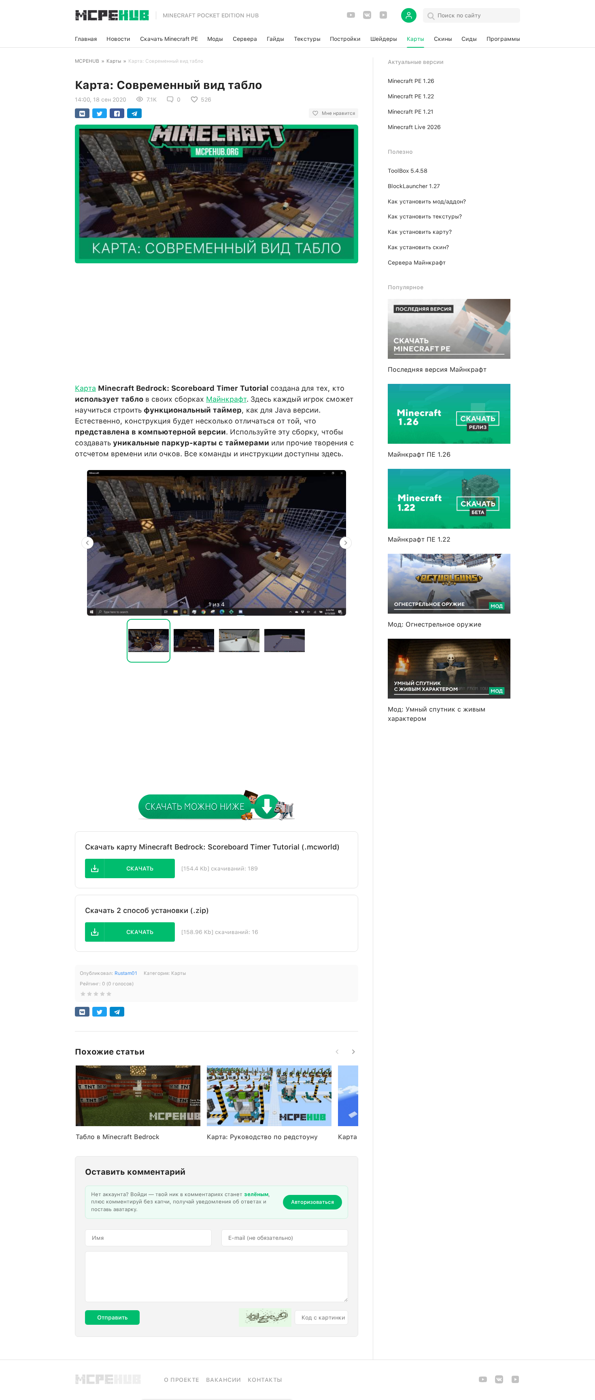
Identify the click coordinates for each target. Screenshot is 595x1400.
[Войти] (408, 15)
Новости (118, 39)
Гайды (275, 39)
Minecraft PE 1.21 (411, 111)
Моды (215, 39)
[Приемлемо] (89, 995)
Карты (415, 39)
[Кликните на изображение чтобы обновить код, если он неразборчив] (265, 1317)
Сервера (245, 39)
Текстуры (307, 39)
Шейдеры (383, 39)
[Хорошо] (102, 995)
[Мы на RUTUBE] (383, 17)
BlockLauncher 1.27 (414, 186)
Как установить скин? (418, 247)
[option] (216, 543)
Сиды (469, 39)
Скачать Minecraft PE (169, 39)
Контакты (265, 1380)
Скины (443, 39)
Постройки (345, 39)
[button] (130, 868)
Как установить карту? (420, 232)
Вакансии (223, 1380)
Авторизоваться (312, 1202)
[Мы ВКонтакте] (367, 17)
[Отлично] (109, 995)
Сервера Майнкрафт (417, 262)
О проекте (182, 1380)
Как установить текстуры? (425, 216)
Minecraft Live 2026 (414, 127)
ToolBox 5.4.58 (407, 170)
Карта (85, 388)
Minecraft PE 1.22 (411, 96)
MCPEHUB (87, 61)
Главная (86, 39)
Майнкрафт (226, 399)
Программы (503, 39)
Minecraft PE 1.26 (411, 81)
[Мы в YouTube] (351, 17)
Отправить (112, 1317)
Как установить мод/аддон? (427, 201)
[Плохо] (83, 995)
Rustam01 (126, 973)
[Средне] (96, 995)
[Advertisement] (216, 321)
